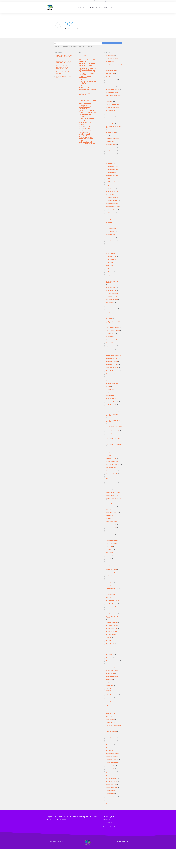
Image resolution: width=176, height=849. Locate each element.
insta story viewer (110, 486)
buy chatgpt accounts (111, 154)
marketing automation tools (113, 531)
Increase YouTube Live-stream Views (113, 477)
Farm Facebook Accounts (112, 367)
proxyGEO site (82, 126)
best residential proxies (111, 120)
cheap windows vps (111, 315)
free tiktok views (110, 377)
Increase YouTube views (111, 483)
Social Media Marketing (111, 603)
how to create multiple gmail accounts (113, 421)
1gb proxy (81, 55)
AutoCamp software (111, 86)
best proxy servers (110, 117)
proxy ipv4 (88, 126)
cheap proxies (109, 312)
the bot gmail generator (84, 135)
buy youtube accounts (111, 296)
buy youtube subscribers (112, 305)
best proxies (109, 113)
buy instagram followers (112, 203)
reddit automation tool (111, 569)
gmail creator (109, 392)
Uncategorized (109, 685)
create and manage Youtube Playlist (113, 322)
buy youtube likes (110, 302)
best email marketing (111, 110)
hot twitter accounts (111, 405)
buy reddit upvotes (110, 237)
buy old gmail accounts (111, 219)
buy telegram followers (111, 256)
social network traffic (111, 606)
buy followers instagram (112, 181)
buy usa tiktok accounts (112, 293)
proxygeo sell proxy (88, 124)
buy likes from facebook (112, 209)
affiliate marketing (110, 55)
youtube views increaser (112, 796)
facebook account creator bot (113, 355)
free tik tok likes (110, 373)
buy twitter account (111, 278)
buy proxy (81, 87)
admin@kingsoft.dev (113, 1)
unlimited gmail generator (112, 694)
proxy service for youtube (84, 128)
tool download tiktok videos (113, 660)
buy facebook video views (112, 175)
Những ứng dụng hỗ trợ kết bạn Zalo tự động (63, 72)
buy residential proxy (111, 244)
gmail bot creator (86, 110)
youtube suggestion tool (112, 762)
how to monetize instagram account (113, 439)
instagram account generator (113, 495)
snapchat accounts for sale (112, 600)
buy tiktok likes (109, 265)
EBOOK (101, 7)
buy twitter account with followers (112, 282)
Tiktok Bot (108, 637)
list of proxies (109, 515)
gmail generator (110, 395)
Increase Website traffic (111, 473)
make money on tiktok (111, 527)
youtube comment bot (111, 741)
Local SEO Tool (109, 518)
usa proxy (108, 701)
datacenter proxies (110, 333)
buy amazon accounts (111, 147)
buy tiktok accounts (111, 259)
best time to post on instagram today (113, 127)
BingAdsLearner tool (111, 132)
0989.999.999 (99, 1)
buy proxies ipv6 (92, 85)
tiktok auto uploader (111, 634)
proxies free (109, 555)
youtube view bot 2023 (111, 781)
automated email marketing (112, 89)
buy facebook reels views (112, 169)
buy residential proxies (111, 240)
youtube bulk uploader (111, 737)
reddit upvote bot (110, 572)
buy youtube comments (112, 299)
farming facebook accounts (112, 370)
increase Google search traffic (113, 464)
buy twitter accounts (111, 287)
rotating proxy (109, 585)
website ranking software (112, 710)
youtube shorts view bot (112, 756)
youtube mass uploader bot (112, 747)
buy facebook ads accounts (112, 157)
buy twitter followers (111, 290)
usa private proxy (82, 145)
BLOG (106, 7)
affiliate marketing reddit (84, 57)
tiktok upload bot (110, 654)
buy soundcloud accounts (112, 250)
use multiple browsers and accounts (112, 704)
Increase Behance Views (112, 461)
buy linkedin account (111, 213)
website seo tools (110, 713)
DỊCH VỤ (86, 7)
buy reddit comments (111, 234)
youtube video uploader (111, 778)
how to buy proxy (83, 122)
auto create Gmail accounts (87, 60)
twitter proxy (109, 679)
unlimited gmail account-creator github (86, 139)
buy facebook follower (111, 163)
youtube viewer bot (111, 790)
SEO (107, 591)
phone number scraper (111, 543)
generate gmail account (111, 380)
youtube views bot (110, 793)
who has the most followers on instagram (113, 726)
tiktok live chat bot (110, 647)
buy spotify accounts (111, 253)
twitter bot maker (110, 673)
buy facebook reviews (111, 172)
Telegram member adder (112, 622)
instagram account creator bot (113, 492)
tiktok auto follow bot (111, 631)
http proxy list (109, 449)
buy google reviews (110, 188)
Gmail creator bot (87, 117)
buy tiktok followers (111, 262)
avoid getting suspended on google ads (113, 96)
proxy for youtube (91, 122)
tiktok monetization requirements (114, 650)
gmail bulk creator (110, 389)
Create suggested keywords (113, 330)
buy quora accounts (111, 228)
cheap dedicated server (111, 309)
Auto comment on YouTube (112, 70)
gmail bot (108, 386)
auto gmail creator (87, 63)
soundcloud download (111, 610)
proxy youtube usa (90, 130)
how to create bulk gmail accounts (112, 415)
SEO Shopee (109, 597)
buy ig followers (110, 194)
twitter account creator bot (113, 664)
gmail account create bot (87, 101)
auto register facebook (111, 79)
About (79, 7)
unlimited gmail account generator (112, 689)
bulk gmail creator (110, 141)
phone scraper (109, 546)
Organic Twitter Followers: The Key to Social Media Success (63, 62)
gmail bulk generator (87, 112)
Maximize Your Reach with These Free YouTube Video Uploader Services (64, 57)
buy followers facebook (111, 178)
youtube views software (112, 800)
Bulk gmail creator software (87, 82)
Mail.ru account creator (111, 521)
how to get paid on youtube (113, 430)
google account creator (111, 398)
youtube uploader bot (111, 772)
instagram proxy (110, 503)
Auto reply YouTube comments (113, 83)
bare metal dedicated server (112, 104)
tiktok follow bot (110, 640)
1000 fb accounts (89, 55)
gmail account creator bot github (86, 104)
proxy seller (109, 558)
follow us (126, 1)
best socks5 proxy (110, 123)
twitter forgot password (112, 676)
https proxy (109, 455)
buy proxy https (87, 87)
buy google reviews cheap (112, 191)
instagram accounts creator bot (114, 498)
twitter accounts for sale (112, 670)
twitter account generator (112, 667)
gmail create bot (86, 115)
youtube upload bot (111, 765)
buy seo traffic (109, 247)
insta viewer (109, 489)
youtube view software (111, 787)
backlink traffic (109, 101)
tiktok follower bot (110, 644)
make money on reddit (111, 524)
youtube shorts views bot (112, 759)
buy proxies (109, 222)
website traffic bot (110, 719)
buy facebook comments (112, 160)
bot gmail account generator (86, 77)
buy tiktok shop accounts (112, 268)
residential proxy (110, 579)
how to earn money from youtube (114, 426)
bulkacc (82, 80)
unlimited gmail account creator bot (87, 142)
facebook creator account (112, 364)
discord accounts (110, 349)
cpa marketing (109, 318)
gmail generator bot (87, 118)
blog (107, 135)
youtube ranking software (112, 753)
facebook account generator (113, 358)
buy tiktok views (110, 271)
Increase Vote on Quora (111, 470)
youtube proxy (89, 145)
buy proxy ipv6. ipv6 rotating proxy (87, 89)
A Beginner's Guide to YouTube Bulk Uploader (63, 77)
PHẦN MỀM (93, 7)
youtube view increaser (111, 784)
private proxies (109, 549)
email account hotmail (111, 352)
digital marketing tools (111, 346)
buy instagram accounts (112, 197)
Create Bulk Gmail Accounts (112, 327)
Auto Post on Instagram (112, 76)
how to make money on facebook (114, 434)
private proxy (109, 552)
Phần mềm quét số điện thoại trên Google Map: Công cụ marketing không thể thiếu (63, 67)
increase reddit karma (111, 467)
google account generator (112, 401)
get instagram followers (112, 383)
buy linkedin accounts (111, 216)
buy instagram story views (112, 206)
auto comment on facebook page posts (114, 65)
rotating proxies (110, 582)
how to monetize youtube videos (114, 444)
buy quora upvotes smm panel (86, 91)
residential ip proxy (110, 575)
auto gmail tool (85, 65)
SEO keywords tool (110, 594)
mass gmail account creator (112, 540)
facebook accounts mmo (91, 97)
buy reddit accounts (111, 231)
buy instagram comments (112, 200)
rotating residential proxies (112, 588)
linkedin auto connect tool (112, 512)
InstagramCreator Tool (111, 506)
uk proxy (108, 682)
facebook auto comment (112, 361)
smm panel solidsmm (83, 132)
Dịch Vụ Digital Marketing (112, 339)
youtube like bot (110, 744)
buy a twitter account (111, 144)
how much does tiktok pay (112, 411)
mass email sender (110, 534)
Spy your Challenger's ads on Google (113, 617)
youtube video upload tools (112, 775)
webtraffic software (111, 722)
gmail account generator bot (85, 107)
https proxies (109, 452)
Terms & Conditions (125, 841)
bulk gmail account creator (112, 138)
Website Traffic (109, 716)
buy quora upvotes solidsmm (86, 94)
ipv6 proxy (108, 509)
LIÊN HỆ (111, 7)
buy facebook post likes (112, 166)
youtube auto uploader (111, 734)
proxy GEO (81, 124)
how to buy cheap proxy (84, 120)
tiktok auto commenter (111, 628)
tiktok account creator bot (112, 625)
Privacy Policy (118, 841)
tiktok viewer (109, 657)
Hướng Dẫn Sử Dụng (111, 458)
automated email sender (112, 92)
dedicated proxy (110, 336)
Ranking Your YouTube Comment (114, 565)
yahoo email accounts (111, 731)
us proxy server (110, 698)
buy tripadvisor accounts (112, 275)
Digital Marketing (110, 342)
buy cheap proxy (83, 85)
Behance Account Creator (112, 107)
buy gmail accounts (111, 185)
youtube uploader (110, 768)
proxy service (109, 562)
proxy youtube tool (82, 130)
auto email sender (110, 73)
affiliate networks (110, 61)
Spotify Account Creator (112, 613)
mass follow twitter (111, 537)
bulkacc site (88, 80)
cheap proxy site (82, 97)
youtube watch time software (113, 803)
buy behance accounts (111, 150)
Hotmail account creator (112, 408)
